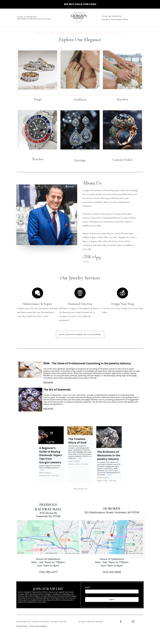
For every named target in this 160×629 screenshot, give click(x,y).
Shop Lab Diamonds (112, 16)
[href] (48, 537)
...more (41, 470)
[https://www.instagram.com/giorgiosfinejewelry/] (133, 621)
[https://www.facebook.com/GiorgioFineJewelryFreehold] (120, 621)
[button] (51, 454)
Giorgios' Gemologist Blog (115, 19)
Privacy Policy (21, 626)
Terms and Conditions (38, 626)
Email (87, 587)
